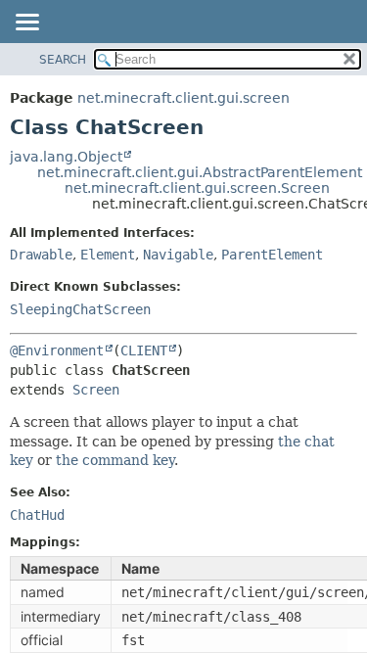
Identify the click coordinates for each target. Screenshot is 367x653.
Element (107, 254)
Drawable (41, 254)
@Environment (57, 350)
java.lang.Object (66, 156)
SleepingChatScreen (80, 309)
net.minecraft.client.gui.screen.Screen (197, 188)
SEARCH (62, 60)
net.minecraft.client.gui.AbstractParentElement (199, 172)
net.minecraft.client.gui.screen (183, 98)
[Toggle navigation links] (26, 23)
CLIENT (143, 350)
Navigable (178, 254)
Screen (95, 389)
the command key (115, 460)
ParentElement (272, 254)
